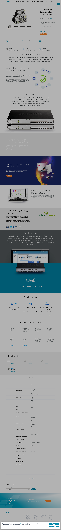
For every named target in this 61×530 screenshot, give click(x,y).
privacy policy (21, 523)
